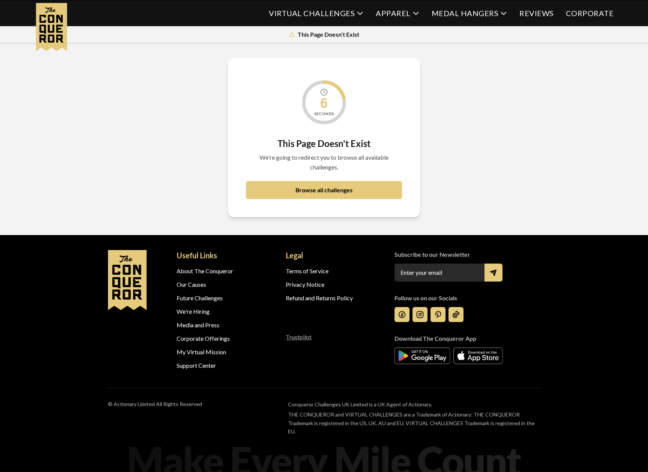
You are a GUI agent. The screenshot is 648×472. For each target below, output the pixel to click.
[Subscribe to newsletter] (493, 273)
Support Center (196, 365)
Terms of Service (307, 270)
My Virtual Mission (201, 351)
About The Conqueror (205, 270)
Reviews (536, 13)
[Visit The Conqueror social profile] (402, 314)
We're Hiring (193, 311)
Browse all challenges (324, 189)
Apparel (393, 13)
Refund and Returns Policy (319, 297)
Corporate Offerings (203, 338)
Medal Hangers (465, 13)
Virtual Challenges (312, 13)
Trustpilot (299, 336)
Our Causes (191, 284)
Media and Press (198, 324)
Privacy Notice (305, 284)
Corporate (590, 13)
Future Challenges (200, 297)
